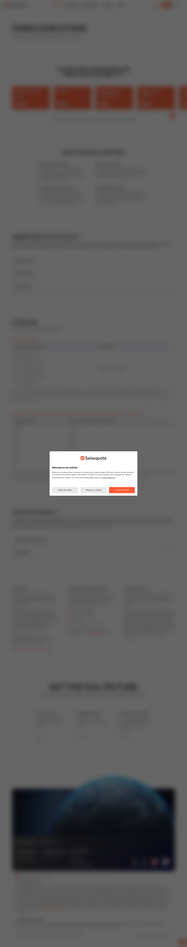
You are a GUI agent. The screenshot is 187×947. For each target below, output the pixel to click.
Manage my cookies (93, 490)
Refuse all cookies (65, 490)
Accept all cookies (122, 490)
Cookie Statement (108, 478)
